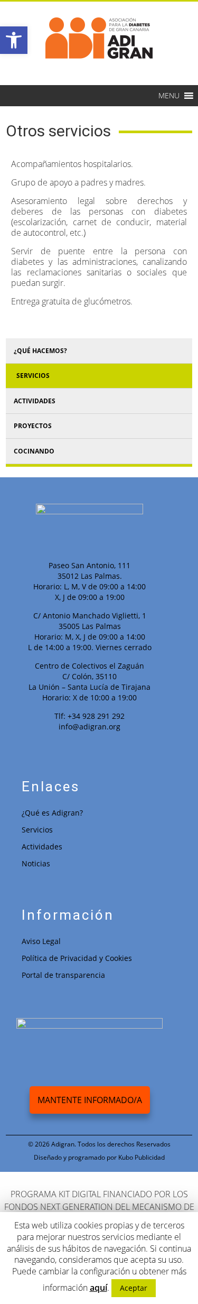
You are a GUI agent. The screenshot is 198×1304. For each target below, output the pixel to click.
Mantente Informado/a (89, 1100)
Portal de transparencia (63, 975)
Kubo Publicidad (141, 1157)
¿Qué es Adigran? (52, 813)
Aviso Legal (41, 941)
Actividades (42, 846)
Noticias (36, 863)
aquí (98, 1287)
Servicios (37, 830)
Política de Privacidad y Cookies (77, 958)
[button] (169, 95)
